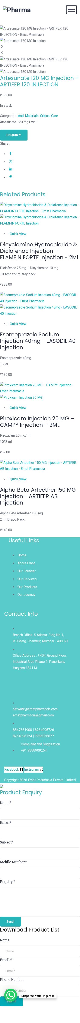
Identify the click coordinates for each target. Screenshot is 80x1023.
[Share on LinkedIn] (10, 170)
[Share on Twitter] (10, 162)
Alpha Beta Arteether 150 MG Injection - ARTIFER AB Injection (38, 496)
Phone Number (12, 980)
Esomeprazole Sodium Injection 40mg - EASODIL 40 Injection (38, 341)
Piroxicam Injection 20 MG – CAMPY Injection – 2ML (37, 421)
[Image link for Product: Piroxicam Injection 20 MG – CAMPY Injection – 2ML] (40, 391)
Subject (7, 842)
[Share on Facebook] (10, 154)
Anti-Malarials (28, 116)
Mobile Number (13, 862)
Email (6, 823)
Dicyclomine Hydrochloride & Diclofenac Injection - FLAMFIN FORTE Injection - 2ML (39, 251)
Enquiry (7, 882)
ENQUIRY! (13, 135)
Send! (10, 921)
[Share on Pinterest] (10, 178)
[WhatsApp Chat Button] (10, 995)
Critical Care (49, 116)
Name (6, 803)
